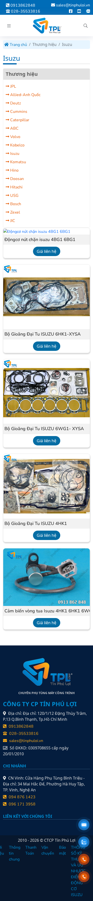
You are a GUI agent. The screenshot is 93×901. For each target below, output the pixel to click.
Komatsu (17, 162)
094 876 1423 (21, 797)
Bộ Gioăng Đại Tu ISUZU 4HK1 (35, 523)
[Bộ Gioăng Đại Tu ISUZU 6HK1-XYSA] (46, 296)
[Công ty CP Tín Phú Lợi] (47, 26)
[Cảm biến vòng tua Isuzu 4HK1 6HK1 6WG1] (46, 577)
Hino (14, 170)
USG (14, 195)
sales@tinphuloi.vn (73, 5)
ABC (14, 128)
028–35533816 (25, 11)
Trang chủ (18, 44)
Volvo (14, 137)
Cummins (18, 111)
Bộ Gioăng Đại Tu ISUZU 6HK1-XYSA (42, 334)
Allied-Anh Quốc (24, 95)
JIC (12, 220)
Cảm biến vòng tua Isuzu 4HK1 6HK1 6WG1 (46, 611)
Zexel (14, 212)
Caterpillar (19, 120)
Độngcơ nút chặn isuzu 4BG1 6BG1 (39, 239)
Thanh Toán (30, 850)
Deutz (15, 103)
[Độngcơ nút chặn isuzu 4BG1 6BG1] (36, 231)
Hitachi (16, 187)
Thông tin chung (14, 853)
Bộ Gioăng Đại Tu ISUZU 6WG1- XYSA (44, 429)
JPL (12, 86)
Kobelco (17, 145)
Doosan (16, 178)
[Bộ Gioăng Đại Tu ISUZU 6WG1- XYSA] (46, 391)
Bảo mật (62, 850)
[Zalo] (88, 11)
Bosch (15, 204)
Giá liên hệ (46, 251)
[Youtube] (79, 11)
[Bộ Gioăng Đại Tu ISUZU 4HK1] (46, 486)
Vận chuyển (47, 850)
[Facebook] (70, 11)
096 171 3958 (21, 804)
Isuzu (14, 153)
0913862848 (22, 5)
